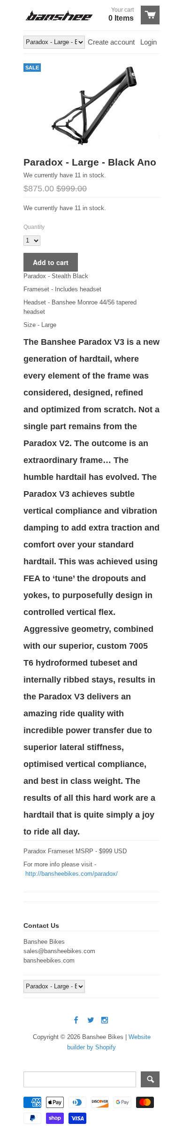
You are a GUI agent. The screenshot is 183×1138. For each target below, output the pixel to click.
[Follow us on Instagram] (105, 1020)
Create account (111, 42)
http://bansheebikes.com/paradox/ (71, 873)
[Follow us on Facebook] (77, 1020)
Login (148, 42)
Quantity (34, 227)
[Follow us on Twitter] (91, 1020)
